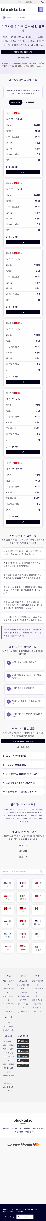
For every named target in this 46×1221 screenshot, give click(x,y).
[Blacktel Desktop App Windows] (23, 1056)
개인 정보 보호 (38, 1128)
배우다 (6, 1128)
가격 (8, 1007)
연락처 (27, 1128)
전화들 (24, 992)
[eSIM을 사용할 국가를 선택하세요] (41, 871)
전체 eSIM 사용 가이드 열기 (23, 741)
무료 (24, 1000)
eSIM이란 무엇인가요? (16, 756)
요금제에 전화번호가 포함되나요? (21, 782)
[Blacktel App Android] (23, 1046)
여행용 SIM (37, 1007)
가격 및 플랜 (8, 1053)
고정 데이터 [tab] (30, 102)
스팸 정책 (29, 1131)
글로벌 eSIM (23, 857)
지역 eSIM (23, 851)
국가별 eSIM (23, 845)
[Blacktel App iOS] (23, 1051)
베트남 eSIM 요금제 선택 (23, 52)
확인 (37, 996)
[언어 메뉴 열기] (43, 2)
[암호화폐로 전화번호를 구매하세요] (23, 1144)
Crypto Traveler (8, 1030)
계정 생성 (28, 2)
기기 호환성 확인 (23, 58)
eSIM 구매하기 (8, 1004)
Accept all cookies (25, 1217)
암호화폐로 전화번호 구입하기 (8, 1087)
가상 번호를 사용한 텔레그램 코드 (8, 1068)
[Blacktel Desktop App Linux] (23, 1066)
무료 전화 (8, 1011)
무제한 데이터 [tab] (15, 102)
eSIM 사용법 (8, 1041)
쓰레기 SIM (24, 1011)
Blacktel (8, 17)
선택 (23, 172)
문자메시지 (24, 996)
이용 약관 (19, 1131)
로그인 (20, 2)
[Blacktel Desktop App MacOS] (23, 1061)
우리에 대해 (17, 1128)
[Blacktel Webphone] (23, 1042)
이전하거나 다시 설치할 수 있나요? (21, 791)
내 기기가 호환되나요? (16, 764)
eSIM (15, 17)
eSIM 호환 (37, 1011)
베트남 (22, 17)
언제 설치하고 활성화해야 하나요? (21, 773)
